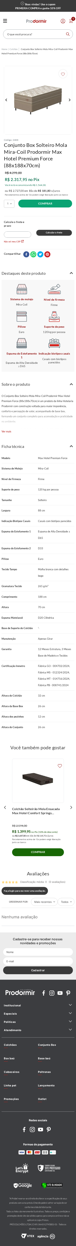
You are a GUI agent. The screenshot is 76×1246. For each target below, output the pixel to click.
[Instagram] (51, 993)
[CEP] (17, 229)
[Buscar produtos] (68, 34)
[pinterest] (47, 254)
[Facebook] (43, 993)
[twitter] (40, 254)
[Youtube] (60, 993)
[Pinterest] (68, 993)
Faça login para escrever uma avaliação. (25, 890)
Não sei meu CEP (12, 241)
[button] (38, 273)
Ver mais (6, 431)
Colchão (14, 49)
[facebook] (26, 254)
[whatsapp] (33, 254)
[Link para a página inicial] (4, 49)
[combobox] (38, 34)
